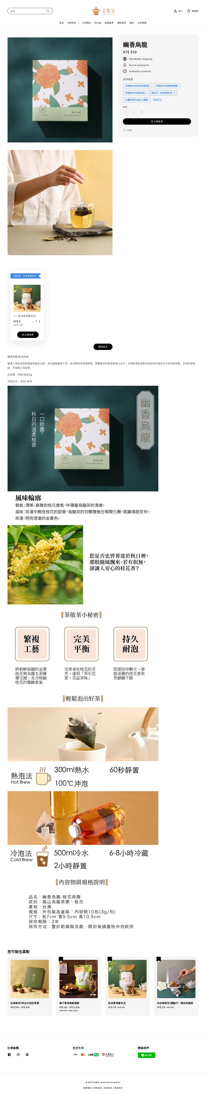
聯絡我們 (121, 22)
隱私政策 (98, 1087)
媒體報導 (109, 22)
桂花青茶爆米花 (27, 315)
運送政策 (118, 1087)
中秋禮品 (86, 22)
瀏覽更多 (157, 100)
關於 (132, 22)
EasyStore (115, 1082)
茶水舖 (98, 22)
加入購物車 (157, 121)
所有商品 (72, 22)
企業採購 (142, 22)
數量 (125, 106)
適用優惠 (128, 79)
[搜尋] (48, 11)
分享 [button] (129, 130)
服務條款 (87, 1087)
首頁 (61, 22)
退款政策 (108, 1087)
